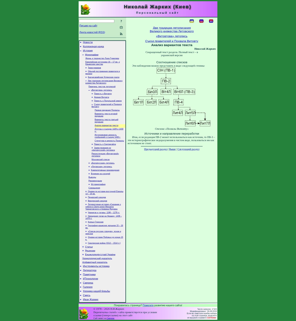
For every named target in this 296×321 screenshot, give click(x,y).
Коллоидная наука (93, 46)
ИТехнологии (90, 278)
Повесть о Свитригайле (105, 144)
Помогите (148, 305)
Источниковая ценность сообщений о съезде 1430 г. (108, 136)
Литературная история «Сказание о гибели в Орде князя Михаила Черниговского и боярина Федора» (103, 206)
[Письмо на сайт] (121, 27)
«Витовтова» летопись (101, 90)
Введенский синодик (97, 201)
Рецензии (90, 250)
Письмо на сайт (88, 25)
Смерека (88, 283)
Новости (88, 42)
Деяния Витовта (101, 97)
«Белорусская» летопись (103, 163)
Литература (89, 270)
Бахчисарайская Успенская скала (103, 77)
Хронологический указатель (97, 258)
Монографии (91, 55)
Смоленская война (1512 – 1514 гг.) (104, 243)
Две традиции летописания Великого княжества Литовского (103, 82)
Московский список (101, 159)
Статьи (89, 247)
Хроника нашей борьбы (96, 291)
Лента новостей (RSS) (92, 32)
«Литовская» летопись (101, 166)
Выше (172, 149)
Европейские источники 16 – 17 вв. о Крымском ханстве (102, 63)
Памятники (89, 274)
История (88, 50)
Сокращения (94, 188)
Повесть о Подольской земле (108, 101)
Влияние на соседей (100, 174)
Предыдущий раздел (155, 149)
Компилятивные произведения (105, 170)
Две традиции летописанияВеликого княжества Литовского (172, 29)
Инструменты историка (96, 266)
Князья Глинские (95, 222)
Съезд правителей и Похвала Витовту (171, 41)
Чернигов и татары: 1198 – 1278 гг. (104, 212)
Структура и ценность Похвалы (109, 141)
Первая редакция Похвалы (107, 110)
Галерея (87, 287)
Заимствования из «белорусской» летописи (103, 149)
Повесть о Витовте (103, 94)
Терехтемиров (94, 68)
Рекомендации (95, 181)
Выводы (92, 177)
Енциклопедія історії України (100, 254)
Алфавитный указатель (94, 262)
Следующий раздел (188, 149)
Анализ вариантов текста (106, 125)
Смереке (110, 318)
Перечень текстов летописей (101, 86)
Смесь (86, 295)
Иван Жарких (90, 299)
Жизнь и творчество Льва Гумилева (102, 58)
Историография (98, 184)
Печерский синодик (97, 197)
